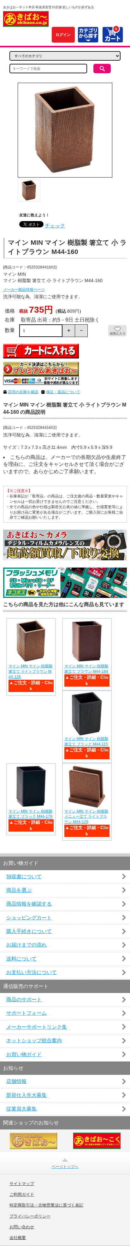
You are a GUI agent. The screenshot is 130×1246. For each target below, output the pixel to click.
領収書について (24, 876)
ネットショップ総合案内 (34, 1040)
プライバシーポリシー (29, 1216)
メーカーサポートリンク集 (36, 1027)
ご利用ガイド (21, 1194)
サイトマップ (21, 1184)
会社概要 (17, 1238)
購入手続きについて (29, 931)
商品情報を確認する (29, 903)
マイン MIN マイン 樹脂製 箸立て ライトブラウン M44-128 (30, 671)
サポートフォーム (26, 1013)
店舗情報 (16, 1081)
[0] (112, 39)
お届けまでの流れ (26, 945)
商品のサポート (24, 999)
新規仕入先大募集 (26, 1095)
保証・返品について (63, 392)
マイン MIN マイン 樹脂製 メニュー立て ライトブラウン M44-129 (86, 816)
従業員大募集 (21, 1108)
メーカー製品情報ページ (24, 289)
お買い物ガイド (24, 1054)
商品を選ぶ (19, 890)
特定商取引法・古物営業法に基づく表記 (46, 1205)
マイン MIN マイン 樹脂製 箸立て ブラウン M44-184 (86, 669)
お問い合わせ (21, 1227)
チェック (55, 225)
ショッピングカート (29, 917)
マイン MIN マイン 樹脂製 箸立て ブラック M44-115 (86, 741)
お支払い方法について (31, 972)
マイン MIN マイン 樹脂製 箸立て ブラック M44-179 (30, 814)
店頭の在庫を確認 (23, 392)
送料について (21, 958)
